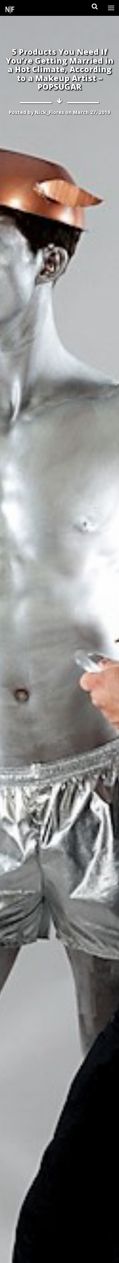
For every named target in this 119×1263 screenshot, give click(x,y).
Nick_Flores (49, 112)
